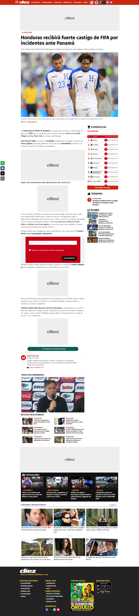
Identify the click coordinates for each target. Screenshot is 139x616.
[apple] (107, 591)
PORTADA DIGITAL (78, 581)
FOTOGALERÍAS (32, 475)
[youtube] (58, 609)
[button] (3, 163)
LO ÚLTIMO (93, 210)
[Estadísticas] (96, 2)
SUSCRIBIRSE (69, 258)
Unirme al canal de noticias (55, 349)
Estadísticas (98, 127)
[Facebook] (47, 609)
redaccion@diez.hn (36, 367)
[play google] (107, 585)
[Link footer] (28, 571)
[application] (52, 394)
